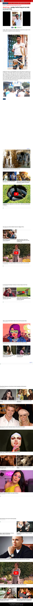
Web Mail (21, 604)
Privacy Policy (12, 604)
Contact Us (17, 604)
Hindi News (4, 5)
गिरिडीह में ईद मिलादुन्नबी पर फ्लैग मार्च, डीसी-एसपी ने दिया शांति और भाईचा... (18, 4)
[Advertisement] (16, 107)
